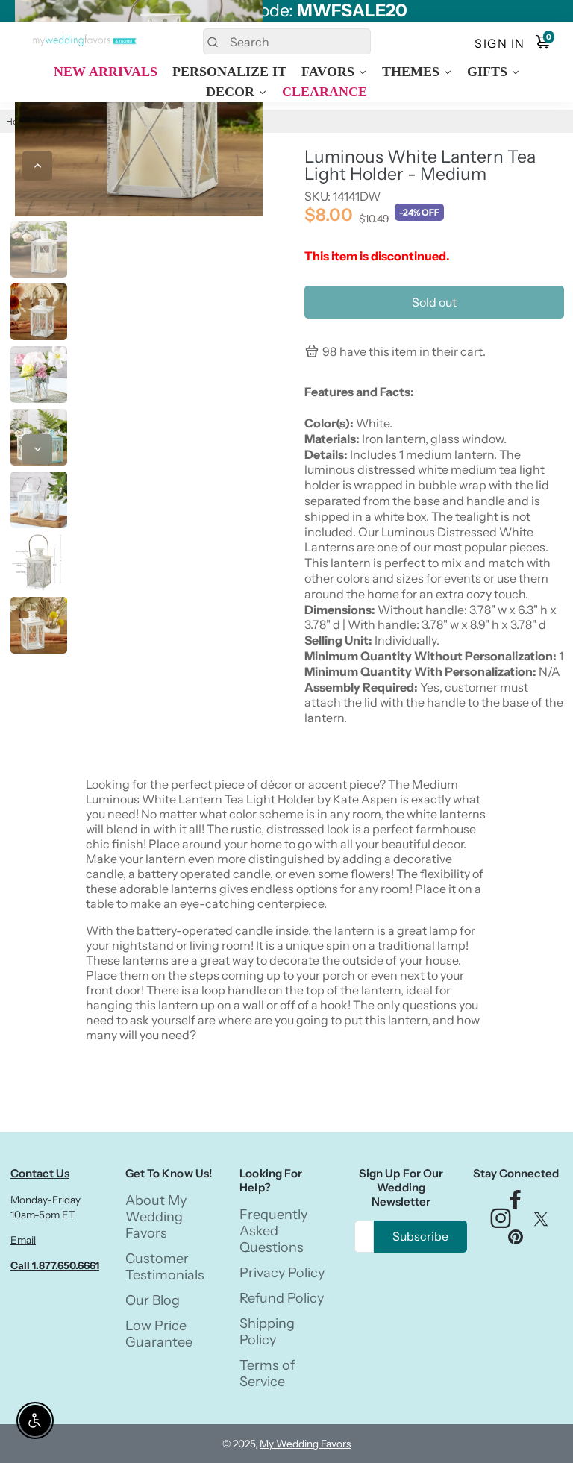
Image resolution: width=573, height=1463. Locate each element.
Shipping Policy (267, 1331)
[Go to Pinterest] (515, 1240)
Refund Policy (281, 1298)
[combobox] (287, 41)
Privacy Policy (282, 1273)
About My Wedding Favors (156, 1216)
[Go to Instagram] (501, 1222)
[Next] (37, 449)
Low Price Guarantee (158, 1334)
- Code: (286, 10)
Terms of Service (267, 1373)
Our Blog (152, 1300)
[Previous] (37, 166)
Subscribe (420, 1236)
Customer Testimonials (164, 1266)
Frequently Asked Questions (273, 1231)
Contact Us (39, 1173)
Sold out (434, 302)
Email (23, 1240)
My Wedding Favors (305, 1444)
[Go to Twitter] (540, 1222)
